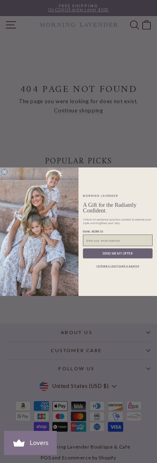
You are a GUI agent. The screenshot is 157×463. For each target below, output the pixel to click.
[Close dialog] (4, 172)
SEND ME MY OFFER (118, 253)
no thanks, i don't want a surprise (118, 266)
